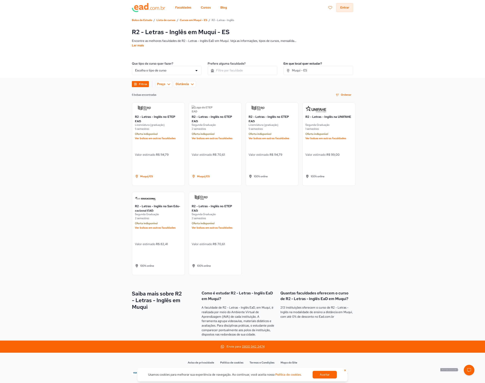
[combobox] (242, 70)
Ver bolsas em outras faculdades (155, 138)
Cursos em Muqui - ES (193, 20)
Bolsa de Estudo (142, 20)
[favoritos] (330, 7)
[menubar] (201, 7)
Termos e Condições (262, 362)
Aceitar (325, 375)
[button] (469, 370)
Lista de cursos (165, 20)
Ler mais (138, 45)
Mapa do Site (289, 362)
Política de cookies (231, 362)
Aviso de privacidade (201, 362)
